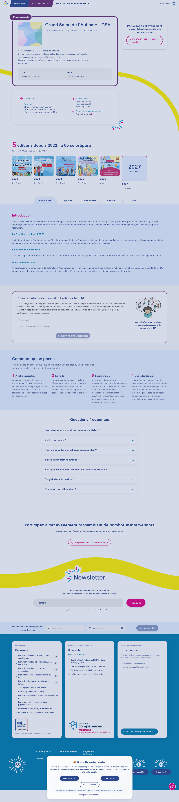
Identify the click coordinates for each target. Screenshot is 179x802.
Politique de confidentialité (89, 795)
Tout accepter (69, 778)
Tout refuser (109, 778)
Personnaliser (89, 785)
